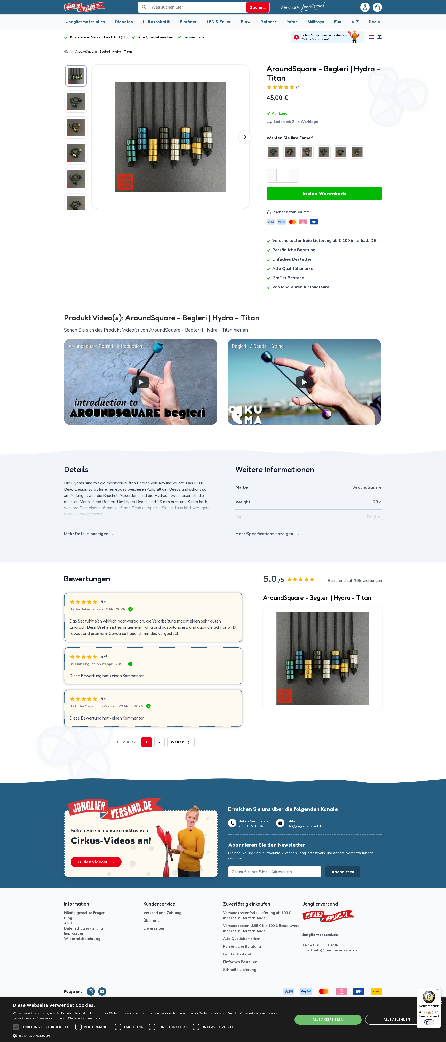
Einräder (188, 21)
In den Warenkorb (324, 193)
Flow (245, 21)
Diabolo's (124, 21)
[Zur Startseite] (66, 52)
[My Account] (365, 7)
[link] (125, 742)
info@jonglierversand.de (335, 950)
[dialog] (223, 1019)
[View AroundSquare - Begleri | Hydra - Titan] (76, 76)
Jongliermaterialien (85, 21)
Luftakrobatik (156, 21)
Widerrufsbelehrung (82, 938)
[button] (148, 1035)
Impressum (73, 933)
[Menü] (438, 991)
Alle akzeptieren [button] (328, 1019)
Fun (337, 21)
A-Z (355, 21)
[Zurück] (96, 137)
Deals (374, 21)
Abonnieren (343, 871)
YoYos (292, 21)
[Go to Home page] (84, 7)
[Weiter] (245, 137)
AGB (68, 923)
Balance (269, 21)
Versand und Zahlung (162, 912)
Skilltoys (316, 21)
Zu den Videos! (92, 862)
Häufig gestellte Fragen (85, 912)
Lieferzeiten (154, 928)
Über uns (151, 920)
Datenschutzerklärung (83, 928)
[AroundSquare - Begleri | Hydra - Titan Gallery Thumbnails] (76, 137)
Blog (68, 918)
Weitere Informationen (85, 1018)
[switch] (429, 1022)
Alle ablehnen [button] (397, 1019)
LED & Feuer (219, 21)
